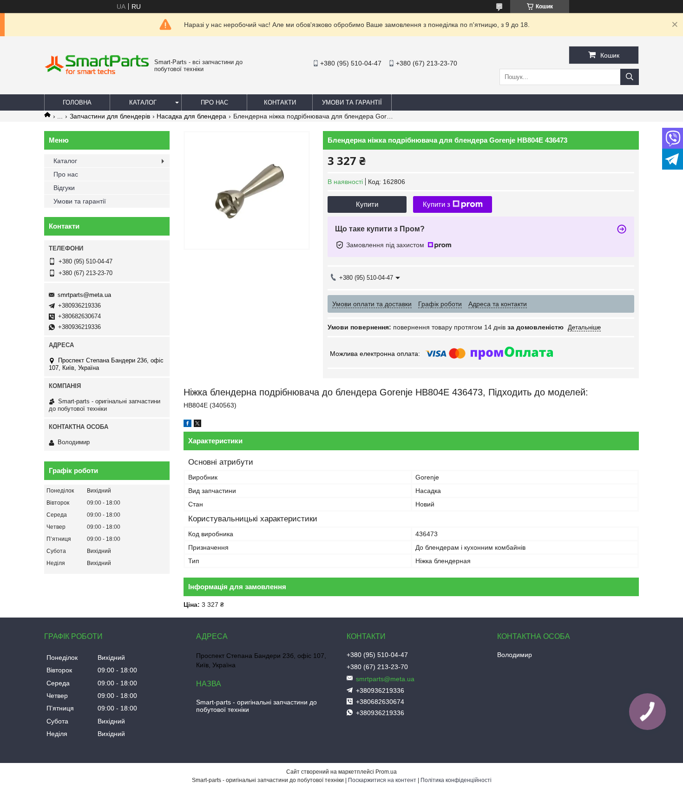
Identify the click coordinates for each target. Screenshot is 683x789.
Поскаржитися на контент (382, 780)
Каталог (143, 102)
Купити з (436, 204)
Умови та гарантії (352, 102)
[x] (197, 424)
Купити (367, 204)
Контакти (280, 102)
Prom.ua (386, 772)
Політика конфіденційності (456, 780)
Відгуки (64, 187)
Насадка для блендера (191, 116)
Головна (77, 102)
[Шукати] (629, 77)
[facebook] (187, 424)
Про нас (214, 102)
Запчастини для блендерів (110, 116)
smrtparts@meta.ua (84, 294)
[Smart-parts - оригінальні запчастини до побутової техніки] (97, 72)
